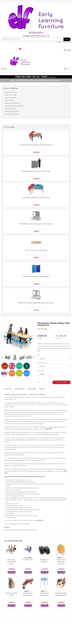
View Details (11, 577)
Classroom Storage (10, 100)
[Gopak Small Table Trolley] (11, 588)
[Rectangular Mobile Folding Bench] (11, 555)
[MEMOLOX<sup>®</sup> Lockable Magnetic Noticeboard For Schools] (36, 300)
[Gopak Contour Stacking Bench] (28, 588)
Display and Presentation (12, 108)
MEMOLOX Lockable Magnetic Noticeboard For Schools (36, 308)
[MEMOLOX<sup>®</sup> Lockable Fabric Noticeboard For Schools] (36, 221)
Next (34, 363)
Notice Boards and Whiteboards (14, 111)
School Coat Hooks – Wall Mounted (36, 255)
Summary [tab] (8, 394)
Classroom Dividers (10, 103)
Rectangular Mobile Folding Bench (11, 567)
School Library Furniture (12, 116)
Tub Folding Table (27, 565)
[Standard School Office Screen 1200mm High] (36, 169)
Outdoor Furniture (10, 114)
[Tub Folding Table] (28, 555)
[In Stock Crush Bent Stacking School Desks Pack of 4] (36, 142)
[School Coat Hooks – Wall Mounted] (36, 247)
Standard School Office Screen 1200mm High (36, 176)
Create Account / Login (64, 42)
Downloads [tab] (32, 394)
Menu (5, 74)
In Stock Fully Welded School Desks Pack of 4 (36, 203)
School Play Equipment (11, 119)
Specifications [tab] (20, 394)
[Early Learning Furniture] (36, 17)
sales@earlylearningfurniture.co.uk (36, 36)
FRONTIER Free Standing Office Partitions (36, 282)
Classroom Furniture (11, 97)
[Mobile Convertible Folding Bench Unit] (61, 588)
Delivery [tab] (42, 394)
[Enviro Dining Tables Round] (44, 588)
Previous (2, 363)
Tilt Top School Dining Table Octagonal (60, 567)
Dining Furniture (9, 105)
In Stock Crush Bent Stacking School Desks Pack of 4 (36, 150)
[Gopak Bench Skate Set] (44, 555)
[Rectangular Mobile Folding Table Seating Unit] (18, 342)
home (12, 85)
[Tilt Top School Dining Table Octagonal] (61, 555)
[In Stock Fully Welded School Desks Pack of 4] (36, 195)
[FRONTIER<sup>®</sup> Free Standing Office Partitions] (36, 274)
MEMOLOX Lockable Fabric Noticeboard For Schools (36, 229)
